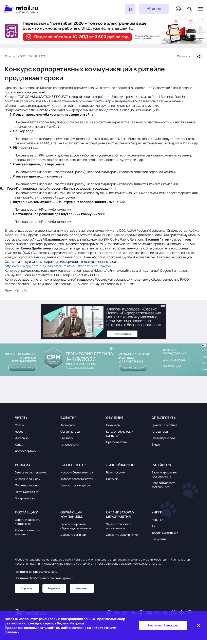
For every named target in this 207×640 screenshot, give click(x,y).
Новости (20, 431)
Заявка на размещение (30, 472)
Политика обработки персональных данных (44, 578)
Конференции (69, 444)
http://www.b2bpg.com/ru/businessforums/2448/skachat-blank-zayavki (58, 266)
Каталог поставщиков (75, 485)
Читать (21, 417)
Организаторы (70, 431)
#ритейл (21, 290)
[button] (35, 417)
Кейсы (19, 444)
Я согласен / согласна (162, 625)
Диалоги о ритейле (164, 425)
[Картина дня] (178, 9)
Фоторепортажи (25, 451)
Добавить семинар (73, 535)
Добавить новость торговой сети (164, 485)
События (68, 417)
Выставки (66, 438)
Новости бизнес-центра (76, 472)
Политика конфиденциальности (36, 571)
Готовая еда (160, 431)
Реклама (23, 465)
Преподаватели (116, 442)
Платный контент (26, 492)
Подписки (112, 479)
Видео (156, 444)
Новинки (157, 520)
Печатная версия (26, 485)
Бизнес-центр (73, 465)
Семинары (113, 425)
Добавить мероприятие (122, 535)
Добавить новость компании (27, 532)
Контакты (81, 588)
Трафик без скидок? (165, 532)
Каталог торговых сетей (76, 479)
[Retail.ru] (54, 9)
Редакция (54, 588)
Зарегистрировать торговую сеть (164, 474)
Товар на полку (25, 498)
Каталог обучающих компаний (119, 433)
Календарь (67, 425)
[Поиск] (189, 9)
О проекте (26, 588)
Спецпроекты (164, 417)
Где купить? (159, 539)
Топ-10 (156, 526)
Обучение (114, 417)
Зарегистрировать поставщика (27, 522)
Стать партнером (163, 438)
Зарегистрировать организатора (118, 526)
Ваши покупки (115, 472)
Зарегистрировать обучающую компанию (75, 526)
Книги (157, 512)
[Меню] (200, 8)
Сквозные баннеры (27, 479)
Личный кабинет (121, 465)
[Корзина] (130, 9)
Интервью (22, 438)
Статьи (19, 425)
